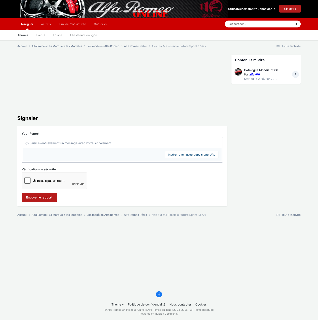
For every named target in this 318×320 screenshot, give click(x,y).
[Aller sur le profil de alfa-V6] (238, 72)
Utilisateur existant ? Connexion (251, 9)
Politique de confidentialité (146, 304)
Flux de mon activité (72, 24)
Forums (23, 35)
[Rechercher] (296, 24)
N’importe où (277, 24)
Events (40, 35)
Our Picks (100, 24)
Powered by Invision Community (159, 313)
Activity (46, 24)
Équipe (57, 35)
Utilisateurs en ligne (83, 35)
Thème (116, 304)
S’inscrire (290, 8)
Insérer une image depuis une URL (191, 154)
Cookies (201, 304)
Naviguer (27, 24)
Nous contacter (180, 304)
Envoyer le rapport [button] (39, 197)
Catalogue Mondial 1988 (261, 70)
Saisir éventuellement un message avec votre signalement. (70, 143)
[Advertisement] (96, 85)
